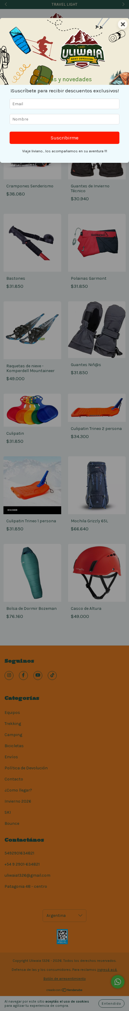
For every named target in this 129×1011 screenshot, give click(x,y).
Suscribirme (65, 138)
